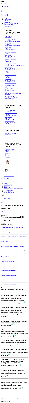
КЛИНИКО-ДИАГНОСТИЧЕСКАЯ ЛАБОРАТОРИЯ (11, 120)
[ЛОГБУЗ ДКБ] (5, 14)
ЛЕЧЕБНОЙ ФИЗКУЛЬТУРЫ (9, 95)
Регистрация (7, 6)
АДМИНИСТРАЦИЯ (10, 133)
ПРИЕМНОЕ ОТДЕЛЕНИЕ (8, 37)
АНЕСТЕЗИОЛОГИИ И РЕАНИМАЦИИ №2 (10, 90)
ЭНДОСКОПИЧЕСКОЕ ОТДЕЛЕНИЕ (11, 116)
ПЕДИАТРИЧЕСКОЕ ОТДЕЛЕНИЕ (10, 40)
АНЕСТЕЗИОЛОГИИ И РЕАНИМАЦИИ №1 (10, 85)
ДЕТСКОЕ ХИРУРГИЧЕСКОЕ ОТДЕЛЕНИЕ (10, 56)
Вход (2, 10)
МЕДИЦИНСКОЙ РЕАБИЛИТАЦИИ (10, 81)
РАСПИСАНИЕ (9, 150)
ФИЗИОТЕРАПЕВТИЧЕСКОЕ (13, 93)
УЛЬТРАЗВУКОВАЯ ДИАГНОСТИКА (10, 123)
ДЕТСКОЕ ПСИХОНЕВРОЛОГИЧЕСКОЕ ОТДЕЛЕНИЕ (13, 46)
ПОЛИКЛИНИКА (9, 149)
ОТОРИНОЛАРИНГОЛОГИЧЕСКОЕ (15, 65)
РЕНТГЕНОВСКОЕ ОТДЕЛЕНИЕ (10, 111)
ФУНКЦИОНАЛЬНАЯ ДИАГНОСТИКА (11, 113)
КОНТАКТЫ (8, 134)
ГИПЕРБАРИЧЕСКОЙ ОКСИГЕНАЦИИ (11, 98)
